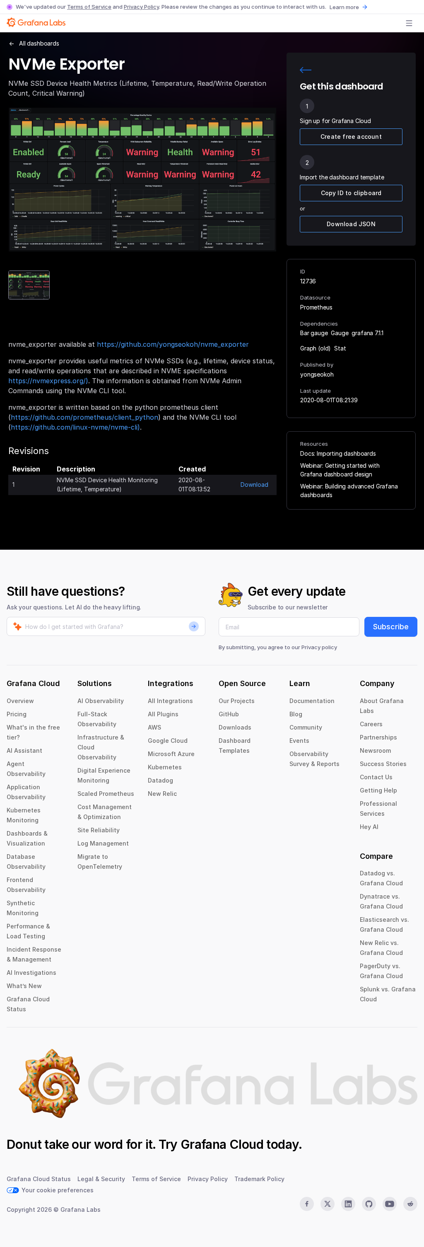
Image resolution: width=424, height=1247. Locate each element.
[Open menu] (409, 23)
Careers (371, 723)
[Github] (369, 1204)
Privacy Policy (141, 6)
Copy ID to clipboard (351, 192)
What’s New (24, 985)
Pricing (16, 714)
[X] (327, 1204)
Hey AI (369, 826)
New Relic (162, 793)
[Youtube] (390, 1204)
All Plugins (163, 714)
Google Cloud (168, 740)
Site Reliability (98, 830)
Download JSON (351, 223)
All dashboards (39, 43)
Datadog (160, 780)
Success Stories (383, 763)
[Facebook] (307, 1204)
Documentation (312, 700)
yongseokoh (316, 374)
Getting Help (378, 790)
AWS (154, 727)
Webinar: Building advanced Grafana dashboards (349, 490)
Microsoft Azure (171, 753)
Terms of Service (89, 6)
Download (254, 484)
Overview (20, 700)
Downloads (235, 727)
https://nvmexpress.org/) (48, 381)
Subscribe (391, 626)
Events (299, 740)
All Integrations (170, 700)
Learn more (344, 7)
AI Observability (100, 700)
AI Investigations (31, 972)
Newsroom (375, 750)
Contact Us (376, 777)
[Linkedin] (348, 1204)
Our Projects (237, 700)
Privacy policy (319, 647)
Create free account (351, 136)
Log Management (103, 843)
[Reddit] (410, 1204)
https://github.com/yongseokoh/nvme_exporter (173, 344)
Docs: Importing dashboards (338, 453)
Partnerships (378, 737)
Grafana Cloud (222, 1144)
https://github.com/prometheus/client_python (84, 417)
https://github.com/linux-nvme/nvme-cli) (75, 427)
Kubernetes (165, 767)
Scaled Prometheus (105, 793)
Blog (295, 714)
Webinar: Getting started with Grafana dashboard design (339, 470)
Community (305, 727)
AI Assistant (24, 750)
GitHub (229, 714)
